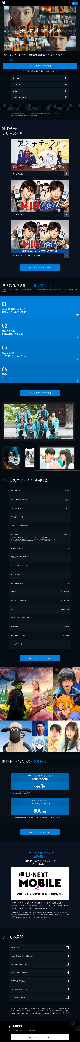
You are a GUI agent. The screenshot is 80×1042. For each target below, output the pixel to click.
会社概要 (16, 1030)
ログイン (75, 3)
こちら (55, 71)
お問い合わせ (32, 1030)
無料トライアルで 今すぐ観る (40, 66)
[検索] (69, 3)
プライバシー (23, 1030)
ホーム (10, 1030)
